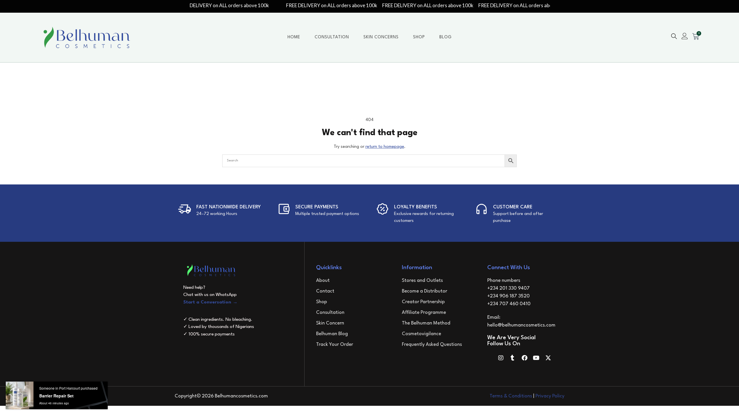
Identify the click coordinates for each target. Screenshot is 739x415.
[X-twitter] (548, 358)
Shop (419, 37)
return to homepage (384, 147)
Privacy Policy (549, 396)
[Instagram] (501, 358)
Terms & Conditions (511, 396)
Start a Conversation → (210, 302)
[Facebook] (524, 358)
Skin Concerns (381, 37)
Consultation (332, 37)
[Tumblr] (512, 358)
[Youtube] (536, 358)
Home (294, 37)
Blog (445, 37)
